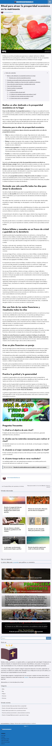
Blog (3, 691)
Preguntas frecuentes (11, 90)
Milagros (3, 693)
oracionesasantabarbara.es (8, 12)
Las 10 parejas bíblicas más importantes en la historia (13, 486)
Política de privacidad (5, 742)
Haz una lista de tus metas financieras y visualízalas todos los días (21, 84)
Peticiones (4, 698)
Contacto (3, 737)
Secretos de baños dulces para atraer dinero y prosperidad (14, 706)
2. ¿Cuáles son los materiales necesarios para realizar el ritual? (22, 94)
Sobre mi (3, 743)
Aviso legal (3, 735)
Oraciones (4, 696)
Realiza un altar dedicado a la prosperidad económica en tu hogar (21, 75)
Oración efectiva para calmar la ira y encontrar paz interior (14, 710)
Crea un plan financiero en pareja (14, 86)
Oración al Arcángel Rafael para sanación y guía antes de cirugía (15, 715)
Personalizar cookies (5, 738)
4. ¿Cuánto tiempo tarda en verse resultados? (19, 98)
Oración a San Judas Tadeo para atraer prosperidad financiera (14, 708)
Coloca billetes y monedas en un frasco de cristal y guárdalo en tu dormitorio (23, 82)
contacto (26, 677)
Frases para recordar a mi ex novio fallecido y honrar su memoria (38, 486)
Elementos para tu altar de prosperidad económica (20, 78)
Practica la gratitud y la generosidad (15, 88)
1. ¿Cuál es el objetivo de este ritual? (17, 92)
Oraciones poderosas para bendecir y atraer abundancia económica (16, 712)
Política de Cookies (5, 740)
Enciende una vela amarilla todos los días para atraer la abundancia (21, 80)
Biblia (3, 689)
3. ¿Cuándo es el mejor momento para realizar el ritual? (21, 96)
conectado (16, 562)
